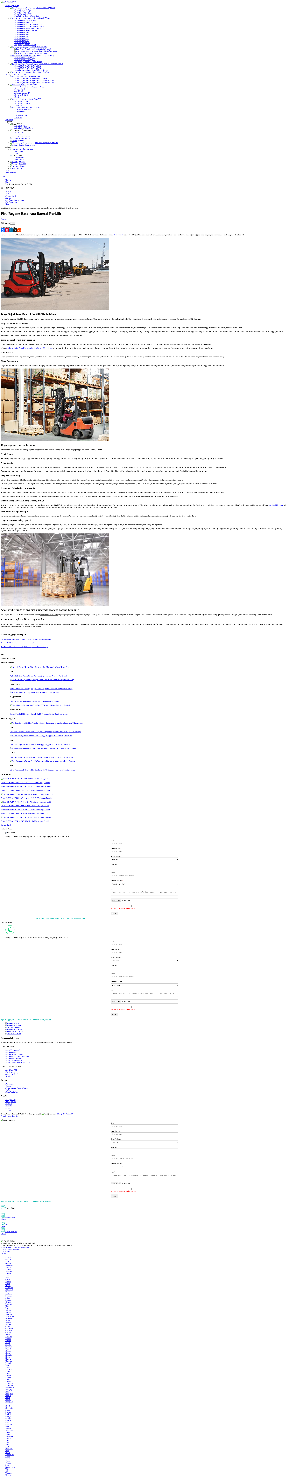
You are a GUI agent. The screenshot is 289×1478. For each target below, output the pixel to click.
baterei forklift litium (275, 505)
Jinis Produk (116, 880)
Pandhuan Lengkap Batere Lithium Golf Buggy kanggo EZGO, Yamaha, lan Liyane (40, 745)
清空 (12, 223)
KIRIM (114, 913)
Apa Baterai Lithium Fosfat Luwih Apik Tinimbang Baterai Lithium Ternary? (24, 647)
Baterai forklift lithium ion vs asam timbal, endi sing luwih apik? (20, 643)
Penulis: (4, 219)
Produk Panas (6, 1116)
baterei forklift (118, 235)
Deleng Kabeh (6, 825)
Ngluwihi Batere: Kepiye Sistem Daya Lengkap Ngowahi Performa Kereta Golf (38, 676)
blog (7, 182)
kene (83, 918)
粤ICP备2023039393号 (65, 1114)
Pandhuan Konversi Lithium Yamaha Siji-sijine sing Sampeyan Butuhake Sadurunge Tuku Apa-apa (45, 732)
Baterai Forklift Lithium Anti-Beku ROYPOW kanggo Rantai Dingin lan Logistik (39, 714)
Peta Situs (15, 1116)
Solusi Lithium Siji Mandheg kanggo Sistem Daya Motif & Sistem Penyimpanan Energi (41, 689)
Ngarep (8, 180)
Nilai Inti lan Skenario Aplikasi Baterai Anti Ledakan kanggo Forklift (34, 701)
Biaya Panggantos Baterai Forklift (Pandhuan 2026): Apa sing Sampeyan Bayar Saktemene (42, 770)
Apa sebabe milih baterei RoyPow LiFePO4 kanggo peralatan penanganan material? (26, 639)
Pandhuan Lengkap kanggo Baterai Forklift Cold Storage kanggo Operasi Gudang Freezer (42, 757)
